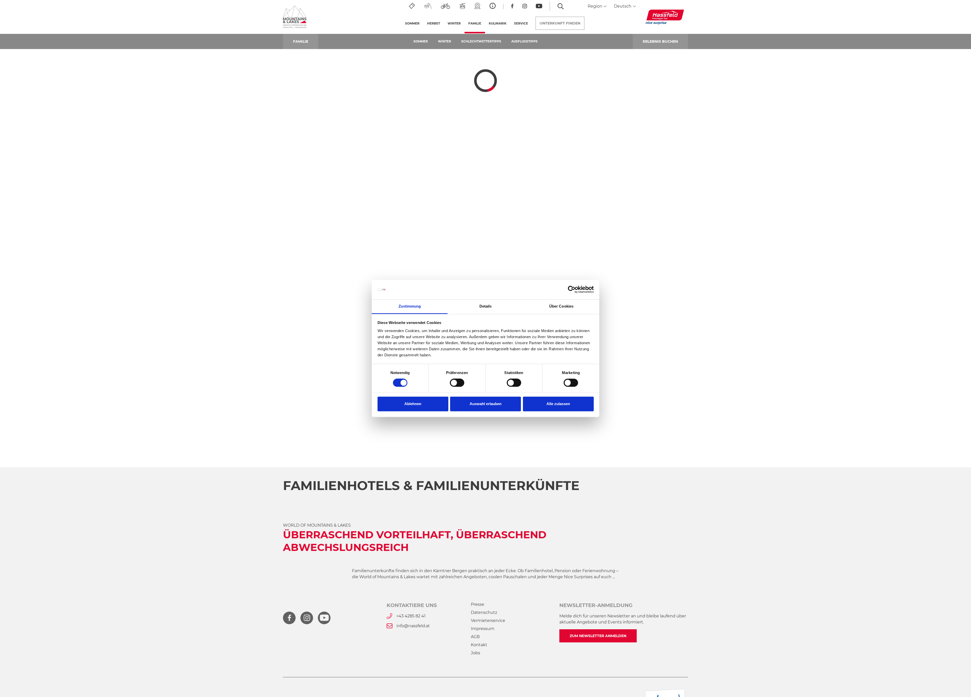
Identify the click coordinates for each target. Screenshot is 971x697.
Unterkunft (560, 23)
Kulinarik (497, 23)
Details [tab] (485, 306)
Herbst (433, 23)
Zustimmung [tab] (410, 306)
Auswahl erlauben (485, 404)
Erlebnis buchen (660, 41)
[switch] (457, 383)
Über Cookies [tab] (561, 306)
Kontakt (479, 644)
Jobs (475, 652)
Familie (476, 23)
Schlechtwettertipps (481, 41)
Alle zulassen (558, 404)
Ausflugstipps (524, 41)
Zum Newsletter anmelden (598, 636)
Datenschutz (484, 612)
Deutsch (623, 6)
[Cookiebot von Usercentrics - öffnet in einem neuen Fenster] (571, 289)
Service (521, 23)
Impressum (482, 628)
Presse (477, 604)
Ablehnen (412, 404)
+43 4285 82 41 (411, 616)
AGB (475, 636)
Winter (454, 23)
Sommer (412, 23)
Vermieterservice (488, 620)
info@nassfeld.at (413, 625)
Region (595, 6)
